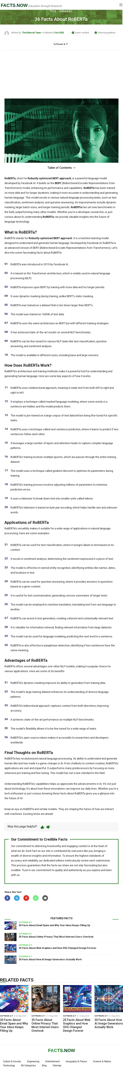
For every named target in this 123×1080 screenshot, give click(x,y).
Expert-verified (82, 32)
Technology (9, 1065)
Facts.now (14, 5)
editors (60, 860)
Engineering (33, 1061)
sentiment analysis (32, 202)
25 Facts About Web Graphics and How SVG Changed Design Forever (57, 948)
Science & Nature (102, 1061)
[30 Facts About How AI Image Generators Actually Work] (10, 960)
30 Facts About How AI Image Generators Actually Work (50, 959)
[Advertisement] (61, 73)
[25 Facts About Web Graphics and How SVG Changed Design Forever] (10, 948)
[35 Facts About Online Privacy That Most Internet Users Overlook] (10, 937)
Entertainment (52, 1061)
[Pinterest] (26, 898)
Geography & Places (76, 1061)
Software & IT (65, 11)
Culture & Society (12, 1061)
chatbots (76, 763)
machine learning (90, 238)
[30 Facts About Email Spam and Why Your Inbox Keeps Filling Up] (10, 925)
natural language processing (76, 197)
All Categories (28, 1065)
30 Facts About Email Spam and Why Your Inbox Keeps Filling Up (54, 925)
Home (53, 11)
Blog (44, 1065)
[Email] (45, 898)
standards (95, 855)
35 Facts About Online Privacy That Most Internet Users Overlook (56, 936)
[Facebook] (7, 898)
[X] (17, 898)
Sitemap (57, 1065)
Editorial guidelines (107, 32)
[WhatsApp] (36, 898)
